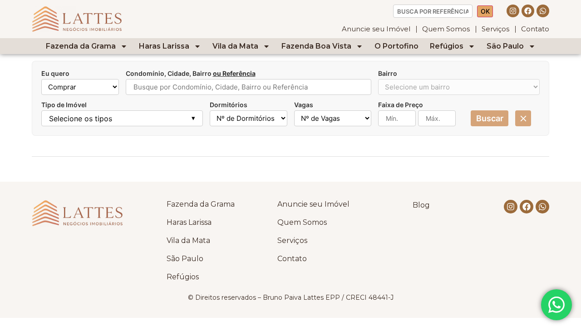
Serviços (495, 29)
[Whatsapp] (543, 11)
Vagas (303, 105)
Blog (421, 205)
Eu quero (55, 73)
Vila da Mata (235, 46)
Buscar (489, 118)
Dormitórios (228, 105)
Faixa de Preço (400, 105)
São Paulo (505, 46)
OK (485, 11)
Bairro (387, 73)
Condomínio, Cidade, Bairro (191, 73)
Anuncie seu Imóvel (376, 29)
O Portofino (396, 46)
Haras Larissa (164, 46)
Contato (535, 29)
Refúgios (446, 46)
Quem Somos (446, 29)
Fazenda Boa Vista (316, 46)
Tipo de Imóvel (64, 105)
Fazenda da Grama (81, 46)
